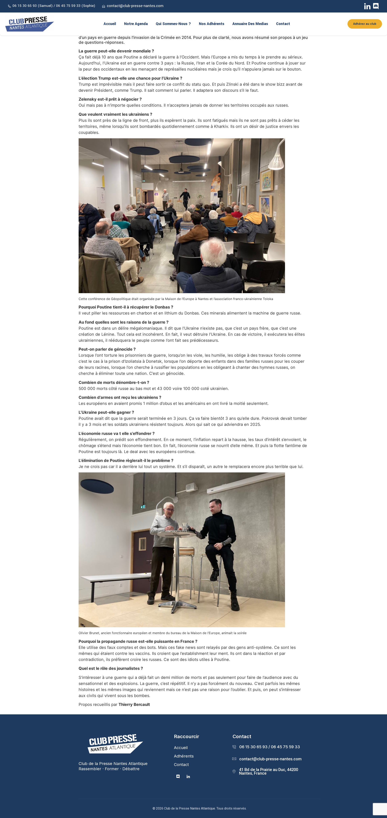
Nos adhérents (211, 23)
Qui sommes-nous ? (173, 23)
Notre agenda (136, 23)
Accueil (110, 23)
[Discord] (376, 6)
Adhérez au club (364, 24)
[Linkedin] (188, 777)
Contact (283, 23)
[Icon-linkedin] (367, 6)
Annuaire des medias (250, 23)
